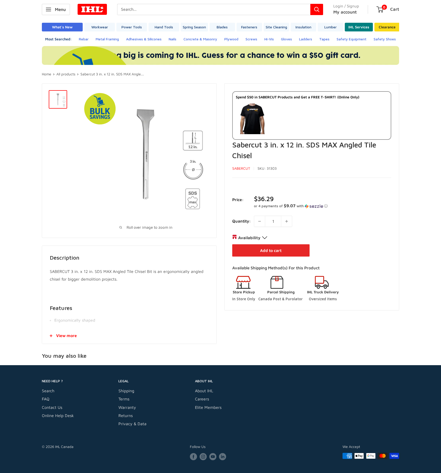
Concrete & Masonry (200, 39)
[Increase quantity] (286, 221)
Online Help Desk (58, 415)
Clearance (387, 27)
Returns (125, 415)
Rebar (84, 39)
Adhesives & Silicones (144, 39)
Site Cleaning (276, 27)
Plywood (231, 39)
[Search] (316, 9)
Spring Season (194, 27)
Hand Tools (164, 27)
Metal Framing (107, 39)
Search (48, 390)
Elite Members (208, 407)
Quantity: (241, 221)
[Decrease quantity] (259, 221)
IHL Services (358, 27)
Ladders (305, 39)
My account (345, 12)
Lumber (330, 27)
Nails (172, 39)
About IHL (204, 390)
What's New (62, 27)
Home (46, 74)
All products (65, 74)
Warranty (127, 407)
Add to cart (270, 250)
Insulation (303, 27)
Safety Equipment (351, 39)
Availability (249, 237)
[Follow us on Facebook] (193, 456)
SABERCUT (241, 168)
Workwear (99, 27)
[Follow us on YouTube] (212, 456)
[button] (322, 206)
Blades (222, 27)
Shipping (126, 390)
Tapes (324, 39)
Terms (123, 399)
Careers (202, 399)
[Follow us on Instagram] (203, 456)
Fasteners (249, 27)
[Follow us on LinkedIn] (222, 456)
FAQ (46, 399)
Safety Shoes (385, 39)
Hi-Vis (269, 39)
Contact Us (52, 407)
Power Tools (131, 27)
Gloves (286, 39)
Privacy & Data (132, 423)
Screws (251, 39)
